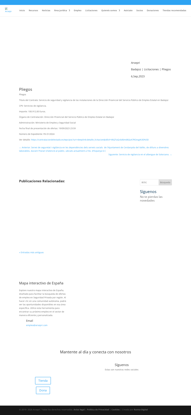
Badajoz (136, 69)
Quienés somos (109, 10)
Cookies (115, 409)
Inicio (22, 10)
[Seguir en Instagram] (154, 209)
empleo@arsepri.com (36, 325)
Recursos (33, 10)
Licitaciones (91, 10)
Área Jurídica (60, 10)
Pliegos (166, 69)
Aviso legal (79, 409)
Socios (139, 10)
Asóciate (128, 10)
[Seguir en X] (148, 209)
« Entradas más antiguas (31, 252)
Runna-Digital (141, 409)
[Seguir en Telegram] (142, 215)
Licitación (67, 202)
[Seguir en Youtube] (160, 209)
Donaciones (153, 10)
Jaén (57, 202)
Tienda (43, 381)
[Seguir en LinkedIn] (166, 209)
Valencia (87, 233)
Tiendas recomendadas (174, 10)
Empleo (77, 10)
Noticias (46, 10)
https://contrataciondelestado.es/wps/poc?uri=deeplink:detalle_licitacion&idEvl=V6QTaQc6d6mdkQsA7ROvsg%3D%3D (90, 139)
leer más (28, 205)
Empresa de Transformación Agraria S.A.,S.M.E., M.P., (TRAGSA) (61, 229)
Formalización (45, 202)
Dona (43, 390)
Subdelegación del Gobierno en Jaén (45, 197)
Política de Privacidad (98, 409)
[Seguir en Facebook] (142, 209)
